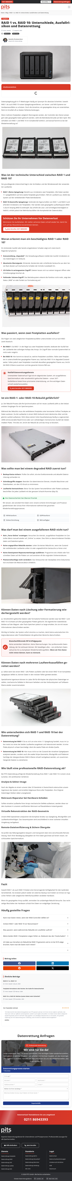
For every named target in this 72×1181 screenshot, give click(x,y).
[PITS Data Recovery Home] (5, 7)
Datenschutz (53, 1156)
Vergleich (5, 19)
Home (2, 13)
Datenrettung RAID (6, 1159)
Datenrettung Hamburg (32, 1165)
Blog (7, 13)
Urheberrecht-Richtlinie (56, 1162)
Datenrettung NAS (6, 1169)
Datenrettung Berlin (31, 1156)
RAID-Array (7, 33)
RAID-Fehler (16, 33)
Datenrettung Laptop (7, 1166)
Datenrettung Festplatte (8, 1156)
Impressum (52, 1169)
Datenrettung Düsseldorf (32, 1159)
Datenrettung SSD (6, 1162)
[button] (19, 963)
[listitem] (36, 982)
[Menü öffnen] (69, 7)
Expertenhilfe (36, 1103)
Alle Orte (27, 1169)
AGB (50, 1165)
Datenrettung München (32, 1162)
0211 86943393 (36, 1119)
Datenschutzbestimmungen (57, 1159)
